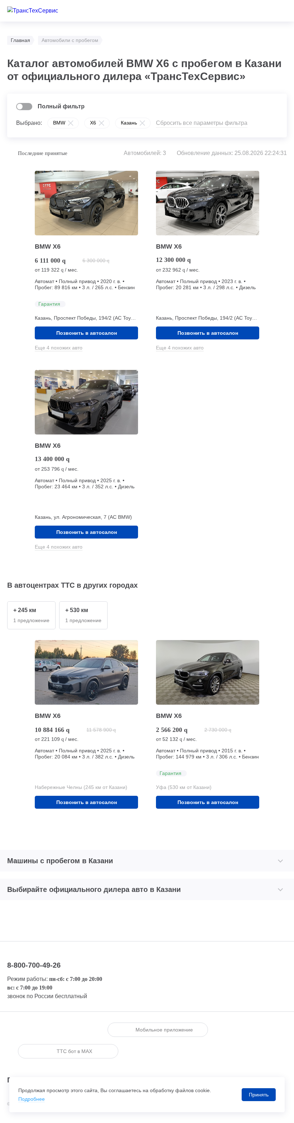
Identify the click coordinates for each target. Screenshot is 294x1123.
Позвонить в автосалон (86, 333)
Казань (129, 123)
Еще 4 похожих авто (58, 348)
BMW (59, 123)
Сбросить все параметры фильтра (201, 123)
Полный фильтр (61, 106)
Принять (259, 1095)
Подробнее (31, 1099)
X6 (93, 123)
